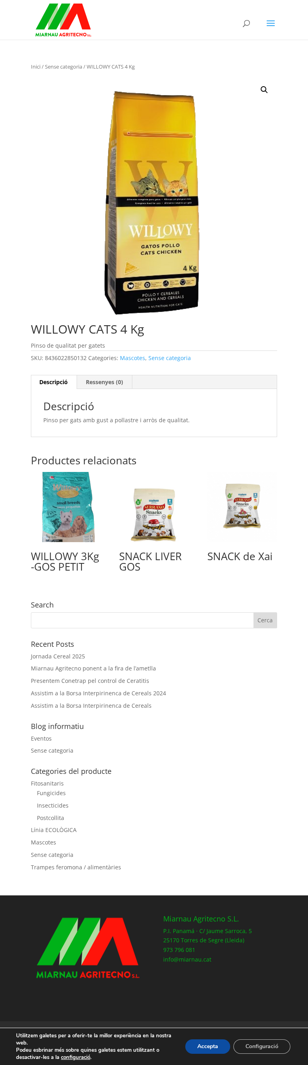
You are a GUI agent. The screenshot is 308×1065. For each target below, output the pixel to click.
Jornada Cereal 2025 (58, 656)
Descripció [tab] (53, 382)
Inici (36, 66)
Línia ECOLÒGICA (54, 830)
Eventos (41, 738)
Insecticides (53, 805)
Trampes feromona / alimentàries (76, 867)
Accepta (207, 1046)
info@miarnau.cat (187, 959)
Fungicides (51, 793)
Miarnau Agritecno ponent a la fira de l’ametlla (93, 668)
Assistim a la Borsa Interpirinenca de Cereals (91, 705)
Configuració (261, 1046)
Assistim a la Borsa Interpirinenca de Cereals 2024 (98, 693)
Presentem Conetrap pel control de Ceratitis (90, 680)
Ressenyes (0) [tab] (104, 382)
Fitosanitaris (47, 783)
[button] (264, 90)
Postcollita (50, 818)
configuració (75, 1057)
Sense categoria (63, 66)
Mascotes (132, 358)
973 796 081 (179, 950)
